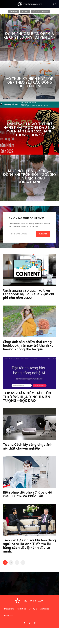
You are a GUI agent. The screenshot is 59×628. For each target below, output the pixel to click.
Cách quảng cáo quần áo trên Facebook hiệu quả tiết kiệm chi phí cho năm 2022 (28, 294)
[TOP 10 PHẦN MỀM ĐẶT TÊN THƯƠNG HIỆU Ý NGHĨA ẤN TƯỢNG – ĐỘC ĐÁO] (29, 373)
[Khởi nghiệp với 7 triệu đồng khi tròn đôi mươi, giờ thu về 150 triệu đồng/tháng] (29, 178)
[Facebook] (24, 623)
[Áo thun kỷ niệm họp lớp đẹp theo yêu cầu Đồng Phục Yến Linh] (29, 84)
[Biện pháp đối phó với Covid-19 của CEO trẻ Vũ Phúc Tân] (29, 472)
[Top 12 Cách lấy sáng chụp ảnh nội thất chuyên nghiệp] (29, 424)
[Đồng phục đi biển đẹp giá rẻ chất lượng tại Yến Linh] (29, 37)
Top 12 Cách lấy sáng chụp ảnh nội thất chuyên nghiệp (27, 447)
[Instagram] (29, 623)
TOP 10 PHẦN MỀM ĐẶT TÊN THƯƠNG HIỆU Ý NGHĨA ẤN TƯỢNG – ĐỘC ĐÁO (27, 397)
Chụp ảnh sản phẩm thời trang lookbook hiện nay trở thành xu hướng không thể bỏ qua (28, 345)
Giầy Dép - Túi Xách (40, 11)
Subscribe (43, 234)
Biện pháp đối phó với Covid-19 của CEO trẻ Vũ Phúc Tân (27, 494)
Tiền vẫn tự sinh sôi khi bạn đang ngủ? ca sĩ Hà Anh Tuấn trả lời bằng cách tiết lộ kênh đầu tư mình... (29, 546)
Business (25, 11)
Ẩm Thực (13, 11)
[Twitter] (34, 623)
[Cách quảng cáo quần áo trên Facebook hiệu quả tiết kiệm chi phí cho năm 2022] (29, 270)
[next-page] (22, 562)
